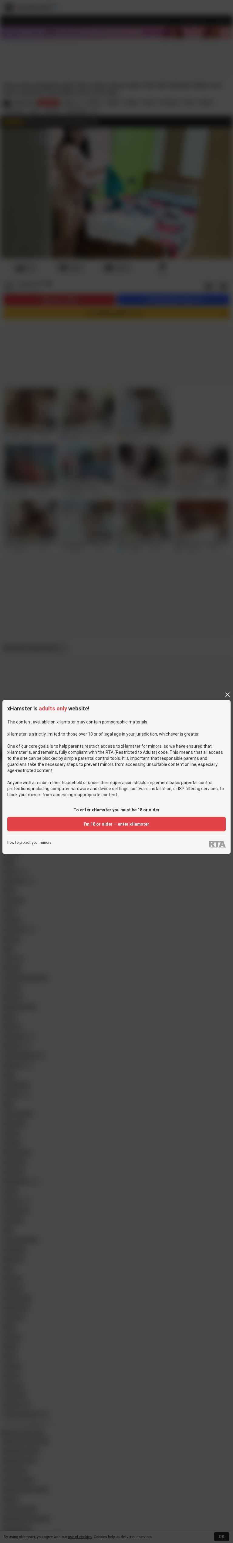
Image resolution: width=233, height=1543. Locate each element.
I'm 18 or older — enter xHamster (116, 824)
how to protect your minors (29, 843)
